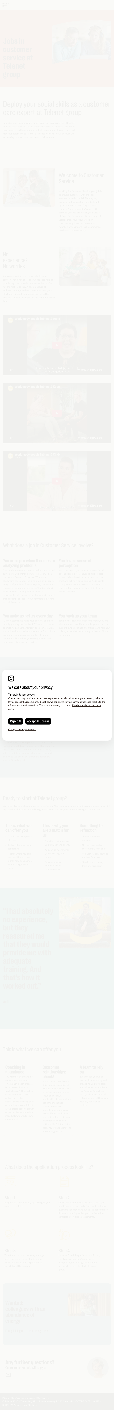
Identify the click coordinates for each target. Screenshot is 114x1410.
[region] (57, 705)
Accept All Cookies (38, 721)
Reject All (15, 721)
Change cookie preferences (22, 729)
